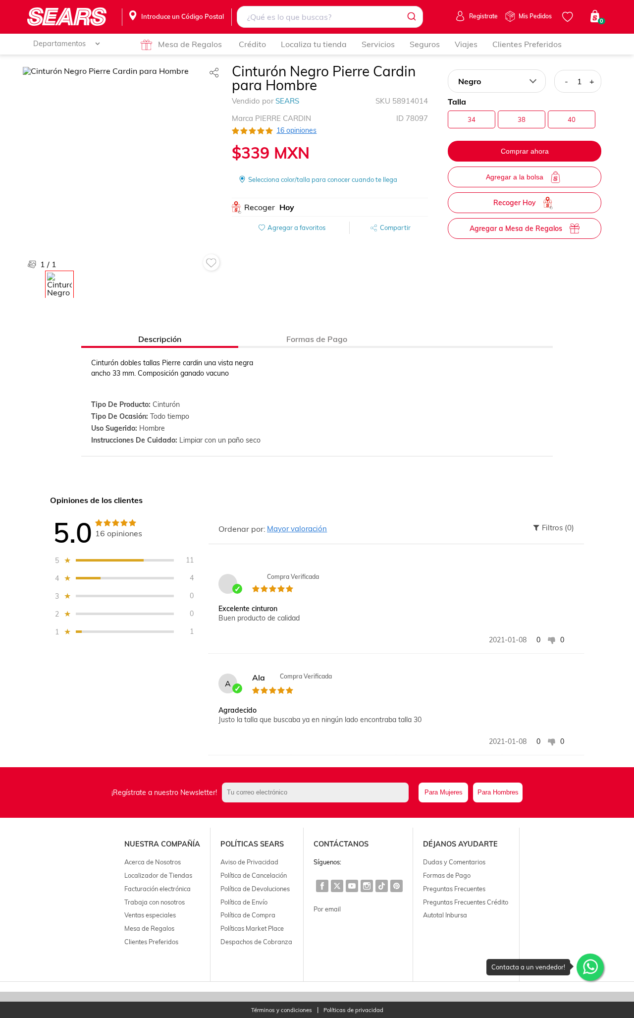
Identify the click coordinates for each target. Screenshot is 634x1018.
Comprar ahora (525, 151)
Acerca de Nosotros (152, 862)
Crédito (252, 44)
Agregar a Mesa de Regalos (516, 228)
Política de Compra (247, 915)
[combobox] (330, 17)
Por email (327, 909)
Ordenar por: (241, 529)
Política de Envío (243, 902)
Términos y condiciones (281, 1010)
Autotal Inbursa (445, 915)
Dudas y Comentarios (454, 862)
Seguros (425, 44)
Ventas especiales (150, 915)
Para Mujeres (443, 792)
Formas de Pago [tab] (316, 339)
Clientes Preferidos (527, 44)
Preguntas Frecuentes (454, 889)
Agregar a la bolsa (514, 177)
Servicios (378, 44)
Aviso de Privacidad (249, 862)
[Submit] (411, 16)
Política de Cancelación (253, 875)
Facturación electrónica (157, 889)
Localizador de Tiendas (158, 875)
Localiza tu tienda (314, 44)
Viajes (466, 44)
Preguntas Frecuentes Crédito (465, 902)
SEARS (287, 101)
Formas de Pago (447, 875)
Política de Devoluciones (255, 889)
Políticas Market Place (252, 928)
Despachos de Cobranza (256, 942)
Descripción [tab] (159, 339)
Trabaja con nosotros (154, 902)
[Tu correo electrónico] (318, 792)
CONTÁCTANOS (341, 844)
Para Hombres (498, 792)
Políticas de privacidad (353, 1010)
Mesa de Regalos (190, 44)
